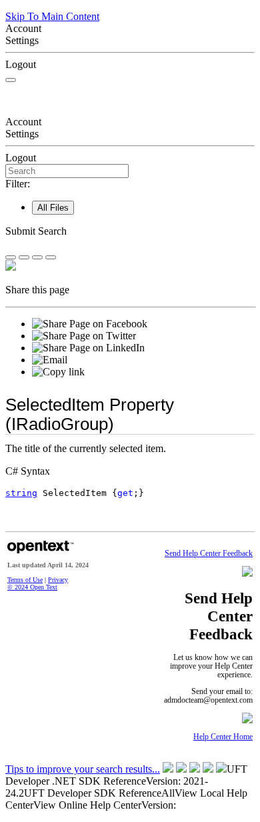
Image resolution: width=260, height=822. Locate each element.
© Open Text (32, 587)
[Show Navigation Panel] (10, 80)
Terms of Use (25, 579)
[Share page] (10, 257)
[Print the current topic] (50, 257)
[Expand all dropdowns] (24, 257)
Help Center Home (223, 737)
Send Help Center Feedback (209, 553)
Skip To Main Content (52, 16)
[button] (130, 231)
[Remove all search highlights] (37, 257)
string (21, 493)
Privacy (58, 579)
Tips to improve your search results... (82, 769)
